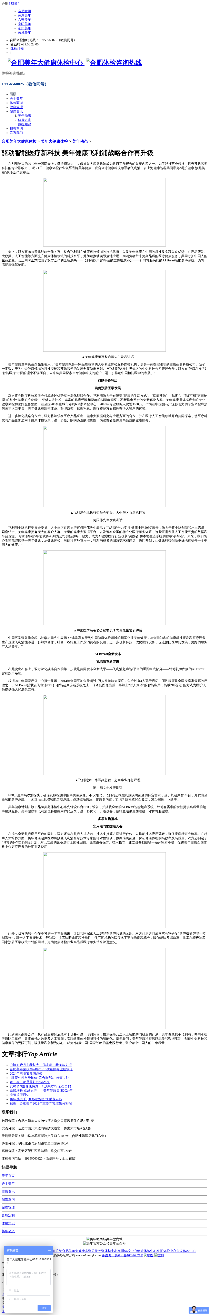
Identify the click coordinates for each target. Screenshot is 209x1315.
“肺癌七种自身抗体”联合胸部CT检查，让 (39, 1077)
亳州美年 (24, 28)
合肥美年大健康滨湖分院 (80, 1251)
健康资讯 (16, 111)
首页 (13, 94)
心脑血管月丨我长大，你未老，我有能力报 (41, 1065)
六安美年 (24, 19)
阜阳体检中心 (166, 1251)
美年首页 (8, 1175)
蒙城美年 (24, 32)
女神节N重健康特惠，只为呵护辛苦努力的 (40, 1086)
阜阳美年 (24, 24)
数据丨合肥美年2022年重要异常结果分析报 (41, 1103)
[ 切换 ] (14, 3)
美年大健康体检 (54, 141)
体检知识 (24, 124)
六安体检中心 (186, 1251)
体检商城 (16, 103)
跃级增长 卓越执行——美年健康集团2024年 (41, 1090)
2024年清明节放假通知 (26, 1073)
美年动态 (24, 115)
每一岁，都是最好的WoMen (30, 1082)
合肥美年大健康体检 (19, 141)
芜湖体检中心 (108, 1251)
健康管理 (16, 107)
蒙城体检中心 (147, 1251)
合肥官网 (24, 11)
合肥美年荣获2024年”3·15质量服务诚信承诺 (41, 1069)
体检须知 (17, 48)
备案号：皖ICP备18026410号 (122, 1255)
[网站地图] (148, 1255)
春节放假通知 (19, 1095)
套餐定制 (8, 1215)
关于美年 (16, 98)
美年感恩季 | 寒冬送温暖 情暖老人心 (36, 1099)
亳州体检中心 (127, 1251)
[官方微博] (159, 1255)
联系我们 (16, 132)
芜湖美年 (24, 15)
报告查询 (16, 128)
